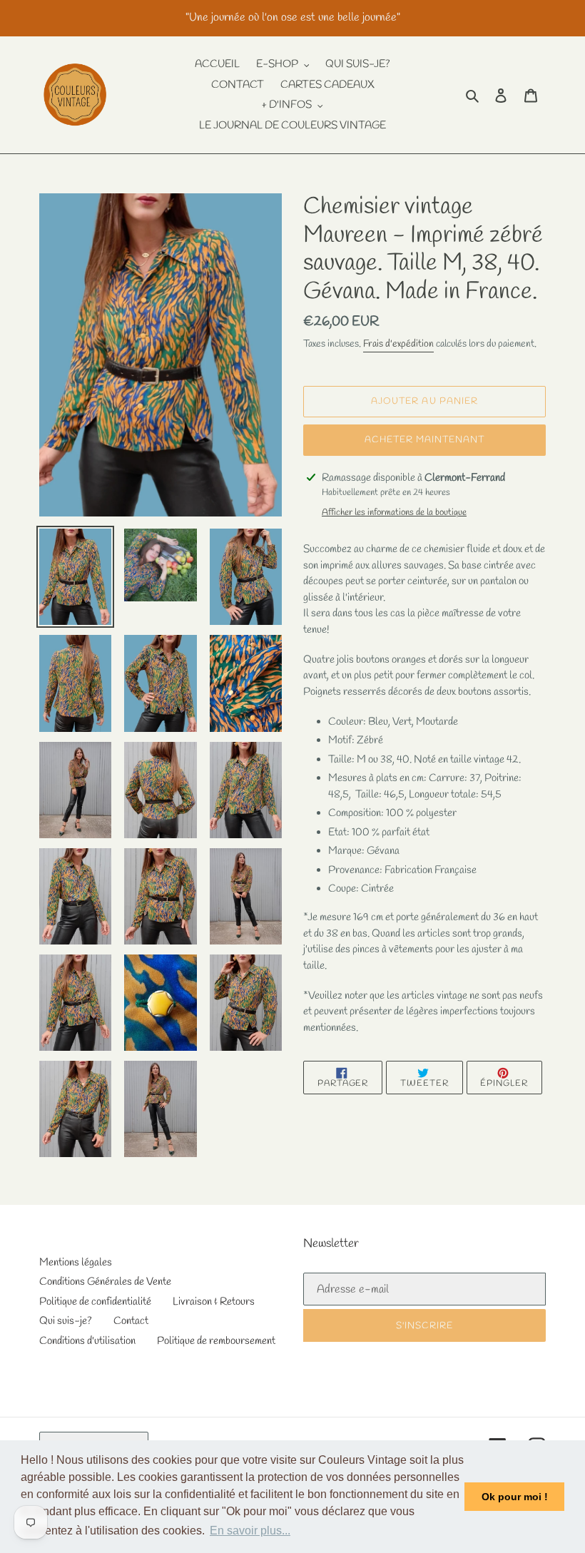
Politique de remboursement (216, 1341)
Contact (130, 1321)
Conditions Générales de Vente (105, 1282)
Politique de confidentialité (95, 1302)
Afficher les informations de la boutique (394, 512)
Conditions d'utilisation (87, 1341)
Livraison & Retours (214, 1302)
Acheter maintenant (425, 440)
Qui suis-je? (65, 1321)
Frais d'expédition (398, 344)
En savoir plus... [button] (250, 1530)
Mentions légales (75, 1263)
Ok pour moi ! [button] (515, 1496)
